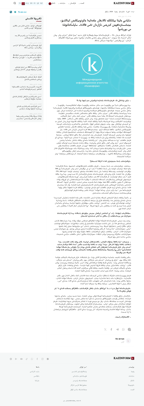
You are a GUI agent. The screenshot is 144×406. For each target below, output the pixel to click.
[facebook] (37, 359)
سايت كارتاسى (34, 372)
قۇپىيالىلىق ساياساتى (80, 376)
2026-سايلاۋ (109, 12)
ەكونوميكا (131, 385)
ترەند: (132, 12)
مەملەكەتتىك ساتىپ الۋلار (78, 390)
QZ (38, 4)
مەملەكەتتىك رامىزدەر (80, 381)
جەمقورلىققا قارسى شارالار (79, 385)
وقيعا (116, 12)
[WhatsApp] (123, 330)
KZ (41, 4)
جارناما (37, 381)
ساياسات (131, 376)
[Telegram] (117, 330)
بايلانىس (36, 376)
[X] (105, 330)
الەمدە (132, 390)
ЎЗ (20, 4)
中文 (27, 4)
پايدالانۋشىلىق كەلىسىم (79, 372)
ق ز (23, 4)
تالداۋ (53, 3)
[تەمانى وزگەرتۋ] (49, 3)
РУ (35, 4)
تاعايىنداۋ (122, 12)
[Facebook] (111, 330)
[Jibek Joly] (22, 12)
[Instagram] (129, 330)
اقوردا (128, 12)
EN (31, 4)
